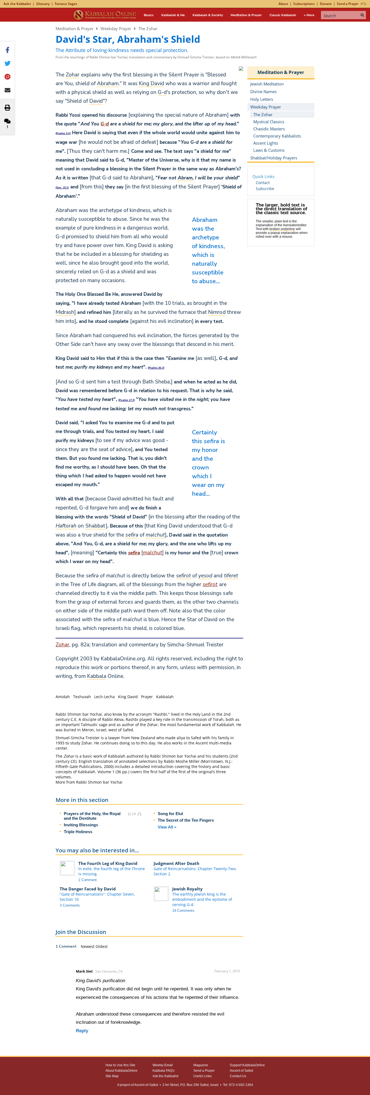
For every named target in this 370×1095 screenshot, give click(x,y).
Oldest (102, 946)
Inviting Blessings (81, 824)
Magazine (200, 1065)
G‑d (105, 124)
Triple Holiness (78, 831)
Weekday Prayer (116, 28)
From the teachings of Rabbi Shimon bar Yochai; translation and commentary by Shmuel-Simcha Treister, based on (156, 57)
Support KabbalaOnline (247, 1065)
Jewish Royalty (187, 889)
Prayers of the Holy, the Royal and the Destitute (92, 816)
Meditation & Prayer (246, 15)
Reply (82, 1030)
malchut (152, 552)
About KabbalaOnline (121, 1071)
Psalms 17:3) (127, 400)
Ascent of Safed (241, 1071)
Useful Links (202, 1076)
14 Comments (183, 910)
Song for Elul (170, 813)
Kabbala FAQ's (163, 1071)
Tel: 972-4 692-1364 (238, 1085)
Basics (149, 15)
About (283, 3)
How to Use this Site (120, 1065)
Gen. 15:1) (62, 187)
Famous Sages (66, 3)
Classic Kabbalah (282, 15)
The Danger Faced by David (88, 889)
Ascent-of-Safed (146, 1085)
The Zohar (147, 28)
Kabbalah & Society (208, 15)
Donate (326, 3)
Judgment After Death (176, 863)
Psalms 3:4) (63, 133)
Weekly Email (163, 1065)
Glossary (43, 3)
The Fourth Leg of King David (107, 863)
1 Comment (87, 880)
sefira (134, 553)
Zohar (62, 644)
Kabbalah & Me (173, 15)
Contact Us (238, 1076)
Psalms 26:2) (156, 367)
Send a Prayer (347, 3)
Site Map (112, 1076)
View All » (167, 827)
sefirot (210, 584)
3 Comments (70, 905)
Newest (88, 946)
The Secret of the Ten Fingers (186, 820)
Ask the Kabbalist (17, 3)
